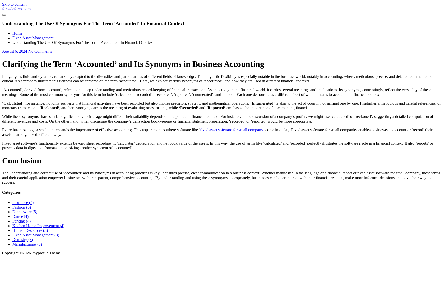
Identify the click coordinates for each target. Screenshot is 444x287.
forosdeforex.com (16, 9)
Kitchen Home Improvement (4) (38, 226)
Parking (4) (21, 221)
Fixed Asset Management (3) (35, 235)
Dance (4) (20, 216)
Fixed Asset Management (32, 38)
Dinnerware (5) (24, 212)
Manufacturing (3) (27, 244)
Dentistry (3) (22, 239)
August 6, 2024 (14, 51)
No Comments (40, 51)
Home (17, 33)
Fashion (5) (21, 207)
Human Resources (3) (30, 230)
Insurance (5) (23, 202)
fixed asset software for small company (231, 130)
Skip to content (14, 4)
